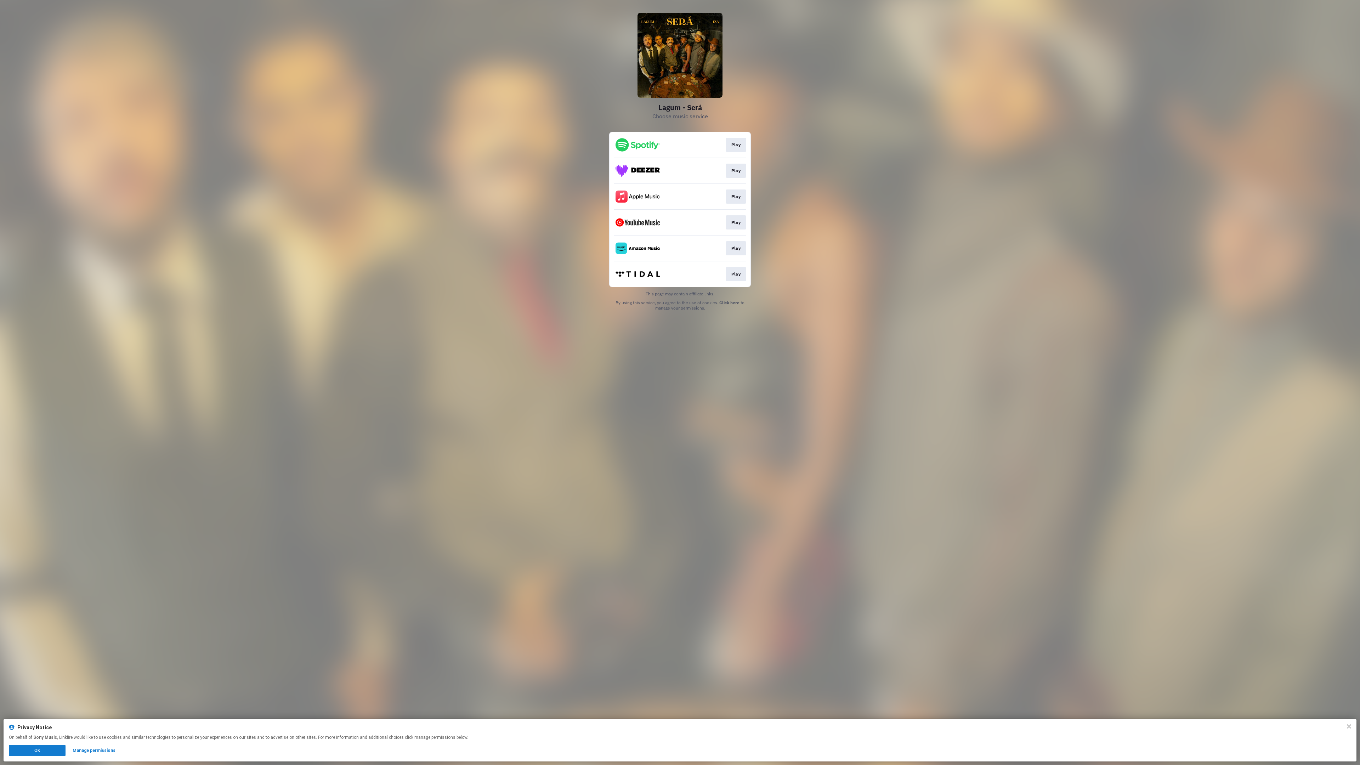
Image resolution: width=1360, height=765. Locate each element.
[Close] (1349, 726)
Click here (729, 302)
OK (37, 750)
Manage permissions (94, 750)
